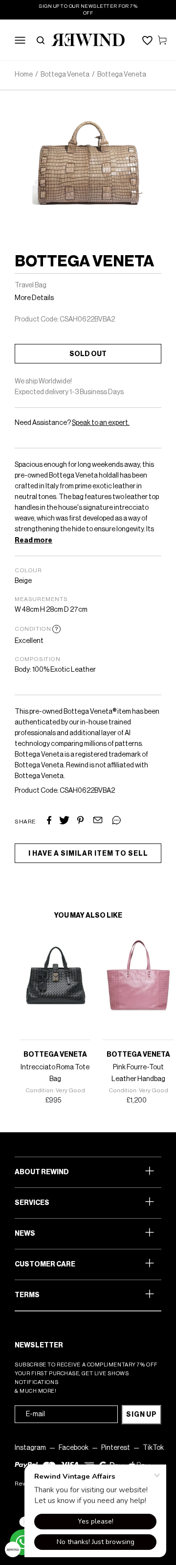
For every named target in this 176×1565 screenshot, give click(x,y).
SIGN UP (141, 1414)
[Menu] (20, 40)
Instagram (30, 1448)
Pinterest (115, 1448)
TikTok (153, 1448)
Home (24, 74)
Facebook (73, 1448)
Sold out (88, 354)
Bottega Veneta (65, 74)
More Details (34, 298)
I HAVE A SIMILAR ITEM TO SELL (88, 853)
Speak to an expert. (101, 423)
